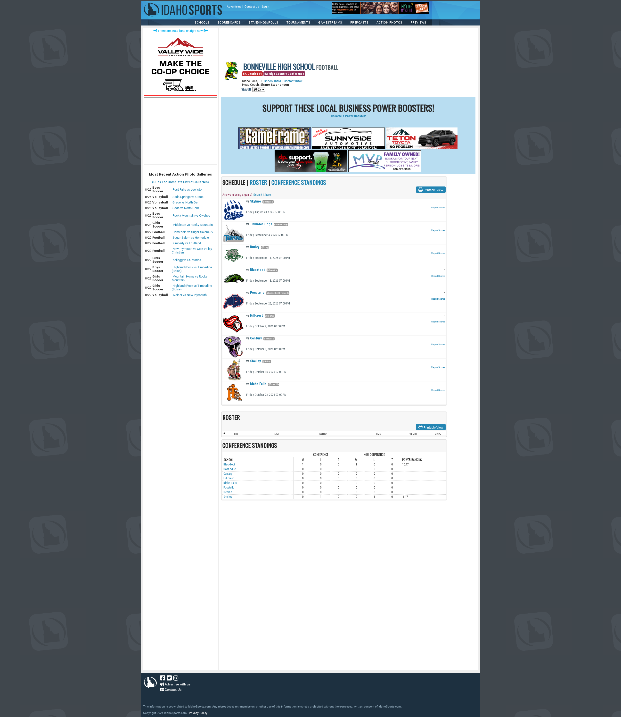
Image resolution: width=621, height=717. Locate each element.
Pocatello (255, 293)
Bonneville (229, 469)
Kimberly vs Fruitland (186, 243)
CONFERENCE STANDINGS (298, 182)
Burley (252, 247)
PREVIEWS (418, 22)
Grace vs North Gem (186, 202)
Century (254, 338)
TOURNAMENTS (298, 22)
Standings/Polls (263, 22)
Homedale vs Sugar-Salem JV (192, 232)
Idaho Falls (256, 384)
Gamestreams (330, 22)
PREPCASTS (359, 22)
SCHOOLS (202, 22)
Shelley (253, 361)
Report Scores (438, 207)
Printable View (433, 190)
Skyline (253, 201)
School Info (272, 81)
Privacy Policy (198, 713)
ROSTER (258, 182)
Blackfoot (255, 270)
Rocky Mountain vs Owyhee (191, 215)
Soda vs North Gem (185, 208)
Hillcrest (254, 315)
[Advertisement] (180, 132)
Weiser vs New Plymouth (189, 295)
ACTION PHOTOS (389, 22)
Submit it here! (262, 194)
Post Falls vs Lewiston (187, 189)
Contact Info (293, 81)
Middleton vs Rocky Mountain (192, 225)
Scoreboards (229, 22)
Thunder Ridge (259, 224)
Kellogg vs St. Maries (186, 260)
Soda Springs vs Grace (188, 197)
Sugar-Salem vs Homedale (190, 237)
